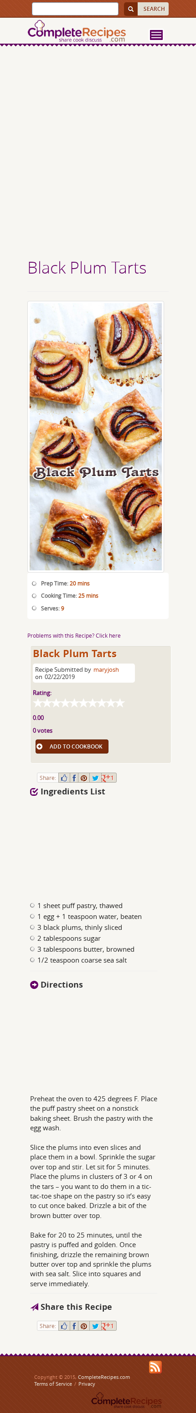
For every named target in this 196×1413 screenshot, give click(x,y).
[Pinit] (84, 778)
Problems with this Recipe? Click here (74, 635)
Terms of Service (53, 1383)
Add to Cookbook (76, 746)
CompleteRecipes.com (104, 1376)
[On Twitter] (95, 778)
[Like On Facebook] (64, 778)
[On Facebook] (74, 778)
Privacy (86, 1383)
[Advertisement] (98, 153)
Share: (48, 777)
